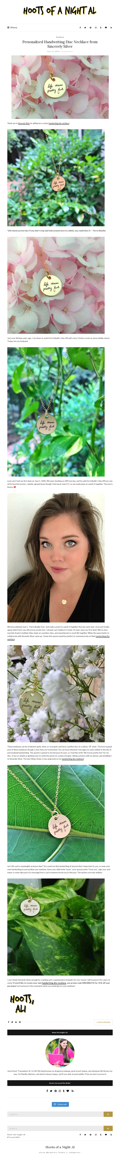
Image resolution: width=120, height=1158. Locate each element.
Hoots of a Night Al (60, 1147)
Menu (13, 27)
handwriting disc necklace (73, 759)
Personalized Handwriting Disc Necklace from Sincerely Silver (60, 44)
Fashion (60, 37)
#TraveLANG (13, 1137)
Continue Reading (103, 1022)
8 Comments (67, 51)
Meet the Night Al (16, 1135)
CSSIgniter (75, 1152)
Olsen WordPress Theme (52, 1152)
